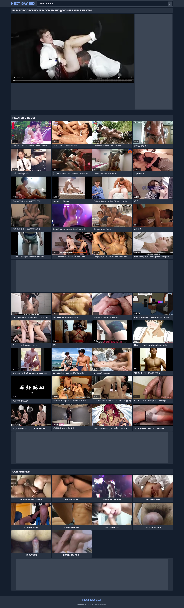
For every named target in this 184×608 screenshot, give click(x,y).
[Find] (170, 4)
